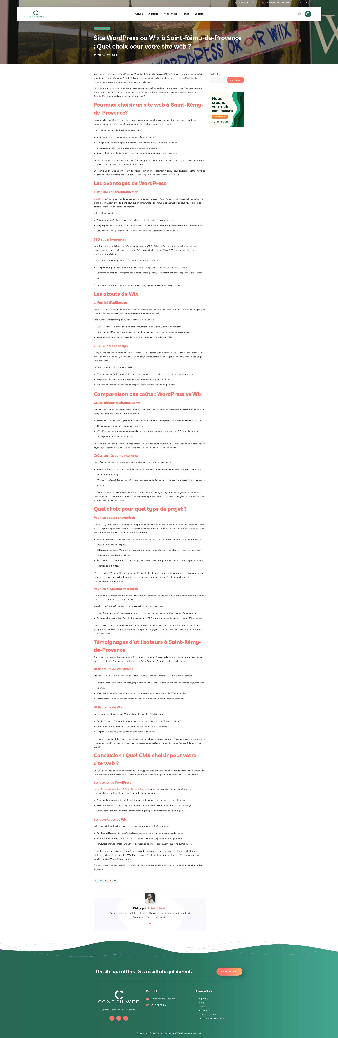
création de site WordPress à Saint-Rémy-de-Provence (123, 789)
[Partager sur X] (101, 880)
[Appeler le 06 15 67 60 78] (169, 1005)
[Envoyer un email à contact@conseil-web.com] (169, 999)
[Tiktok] (125, 1018)
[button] (299, 14)
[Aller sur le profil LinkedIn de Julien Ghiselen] (150, 923)
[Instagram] (306, 2)
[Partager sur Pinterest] (110, 880)
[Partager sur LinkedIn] (115, 880)
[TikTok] (312, 2)
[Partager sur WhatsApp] (96, 880)
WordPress (99, 198)
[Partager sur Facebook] (105, 880)
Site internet (102, 28)
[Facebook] (300, 2)
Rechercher (215, 74)
